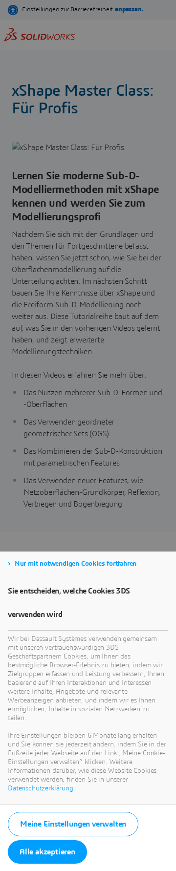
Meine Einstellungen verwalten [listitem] (73, 824)
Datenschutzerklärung (40, 788)
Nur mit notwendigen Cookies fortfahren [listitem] (75, 563)
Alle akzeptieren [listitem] (47, 852)
